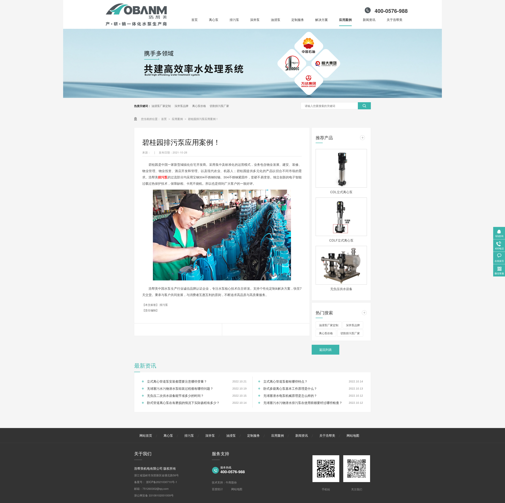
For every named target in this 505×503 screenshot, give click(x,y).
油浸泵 (275, 20)
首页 (194, 20)
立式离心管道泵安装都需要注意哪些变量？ (177, 381)
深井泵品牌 (181, 106)
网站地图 (353, 435)
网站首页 (145, 435)
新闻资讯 (369, 20)
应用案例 (345, 20)
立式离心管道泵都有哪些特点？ (285, 381)
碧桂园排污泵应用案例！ (203, 119)
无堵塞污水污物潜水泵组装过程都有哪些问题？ (180, 388)
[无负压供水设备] (341, 265)
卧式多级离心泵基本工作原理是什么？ (290, 388)
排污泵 (234, 20)
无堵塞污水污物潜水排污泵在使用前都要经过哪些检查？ (302, 402)
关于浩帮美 (394, 20)
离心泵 (213, 20)
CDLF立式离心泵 (341, 240)
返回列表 (325, 349)
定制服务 (297, 20)
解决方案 (321, 20)
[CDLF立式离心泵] (341, 217)
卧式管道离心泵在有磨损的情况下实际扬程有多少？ (183, 402)
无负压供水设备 (341, 289)
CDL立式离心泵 (341, 192)
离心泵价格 (199, 106)
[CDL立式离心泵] (341, 168)
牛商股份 (231, 482)
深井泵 (255, 20)
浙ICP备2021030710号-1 (161, 482)
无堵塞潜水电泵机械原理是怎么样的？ (290, 395)
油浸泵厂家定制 (161, 106)
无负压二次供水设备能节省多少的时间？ (175, 395)
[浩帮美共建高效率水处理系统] (252, 97)
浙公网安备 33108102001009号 (154, 495)
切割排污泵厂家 (219, 106)
